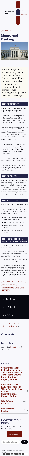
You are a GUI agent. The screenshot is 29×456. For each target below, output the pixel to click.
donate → (9, 315)
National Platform (6, 30)
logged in (13, 347)
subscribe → (10, 307)
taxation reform (5, 290)
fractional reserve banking (7, 287)
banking (3, 281)
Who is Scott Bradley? (7, 402)
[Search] (24, 442)
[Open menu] (2, 13)
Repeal (22, 287)
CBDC (8, 281)
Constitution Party (11, 421)
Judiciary (4, 326)
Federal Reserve (12, 284)
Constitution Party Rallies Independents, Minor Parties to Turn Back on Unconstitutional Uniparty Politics (11, 390)
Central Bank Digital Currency (18, 281)
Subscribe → (14, 434)
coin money (4, 284)
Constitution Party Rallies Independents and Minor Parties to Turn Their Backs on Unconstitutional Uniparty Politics (11, 374)
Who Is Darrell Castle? (8, 409)
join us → (8, 299)
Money (17, 287)
